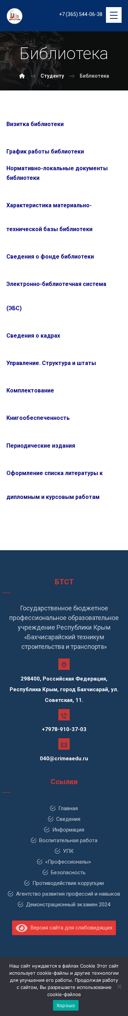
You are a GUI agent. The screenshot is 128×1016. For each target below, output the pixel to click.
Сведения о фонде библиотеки (50, 256)
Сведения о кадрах (34, 335)
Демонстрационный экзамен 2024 (68, 904)
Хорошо (66, 1005)
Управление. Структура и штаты (51, 363)
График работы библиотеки (45, 151)
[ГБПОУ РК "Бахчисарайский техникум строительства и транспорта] (22, 76)
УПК (68, 851)
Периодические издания (40, 445)
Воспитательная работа (68, 840)
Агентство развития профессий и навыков (68, 894)
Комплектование (30, 390)
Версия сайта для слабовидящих (70, 927)
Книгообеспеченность (38, 418)
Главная (68, 808)
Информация (68, 830)
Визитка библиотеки (35, 124)
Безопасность (68, 872)
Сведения (68, 819)
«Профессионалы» (68, 862)
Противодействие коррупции (68, 883)
